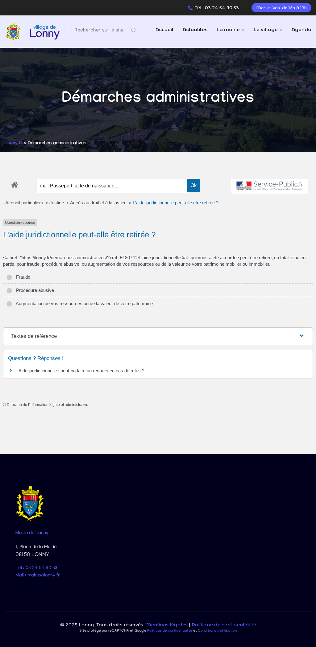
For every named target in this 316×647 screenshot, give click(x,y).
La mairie (228, 29)
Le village (266, 29)
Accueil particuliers (24, 202)
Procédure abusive (34, 290)
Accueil (164, 29)
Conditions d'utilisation (217, 631)
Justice (57, 202)
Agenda (301, 29)
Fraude (22, 277)
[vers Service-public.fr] (269, 186)
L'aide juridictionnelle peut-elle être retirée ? (175, 202)
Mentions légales (166, 625)
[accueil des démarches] (15, 184)
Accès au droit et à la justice (99, 202)
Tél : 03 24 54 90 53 (217, 7)
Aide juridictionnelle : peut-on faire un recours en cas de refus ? (81, 370)
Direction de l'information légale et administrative (47, 405)
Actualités (195, 29)
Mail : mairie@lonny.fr (37, 575)
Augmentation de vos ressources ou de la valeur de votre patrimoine (83, 303)
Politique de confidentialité (224, 625)
